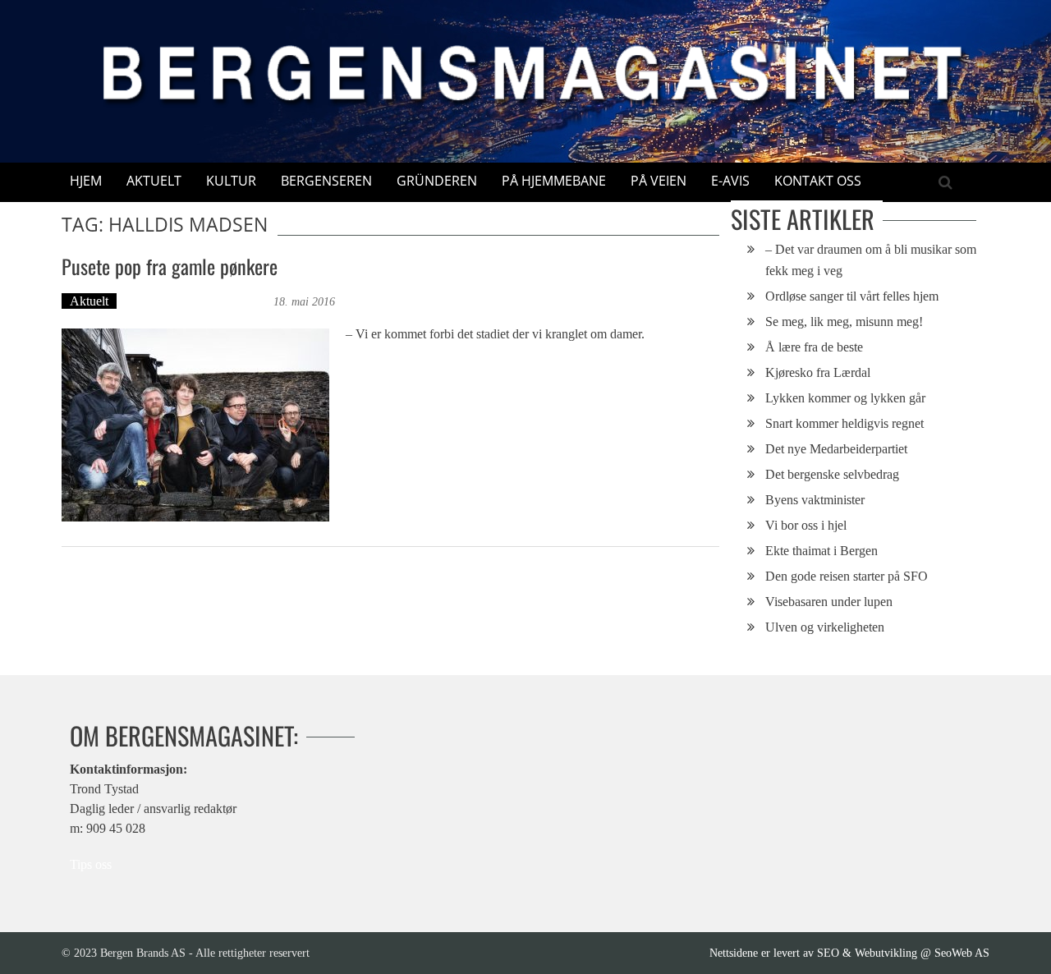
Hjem (86, 181)
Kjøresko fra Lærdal (817, 372)
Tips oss (91, 864)
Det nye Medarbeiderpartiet (836, 449)
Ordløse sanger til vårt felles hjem (852, 296)
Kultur (231, 181)
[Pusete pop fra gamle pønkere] (195, 424)
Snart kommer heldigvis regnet (844, 423)
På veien (658, 181)
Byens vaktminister (815, 500)
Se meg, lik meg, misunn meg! (844, 321)
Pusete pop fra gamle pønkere (170, 266)
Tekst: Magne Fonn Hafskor (197, 301)
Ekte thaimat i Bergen (821, 551)
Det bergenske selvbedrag (832, 474)
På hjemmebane (554, 181)
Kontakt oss (817, 181)
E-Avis (730, 181)
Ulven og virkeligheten (824, 627)
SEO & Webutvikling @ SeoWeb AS (903, 952)
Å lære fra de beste (814, 347)
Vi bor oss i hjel (806, 525)
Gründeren (437, 181)
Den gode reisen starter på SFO (846, 576)
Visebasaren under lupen (829, 602)
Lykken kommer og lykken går (845, 398)
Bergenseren (326, 181)
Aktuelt (153, 181)
